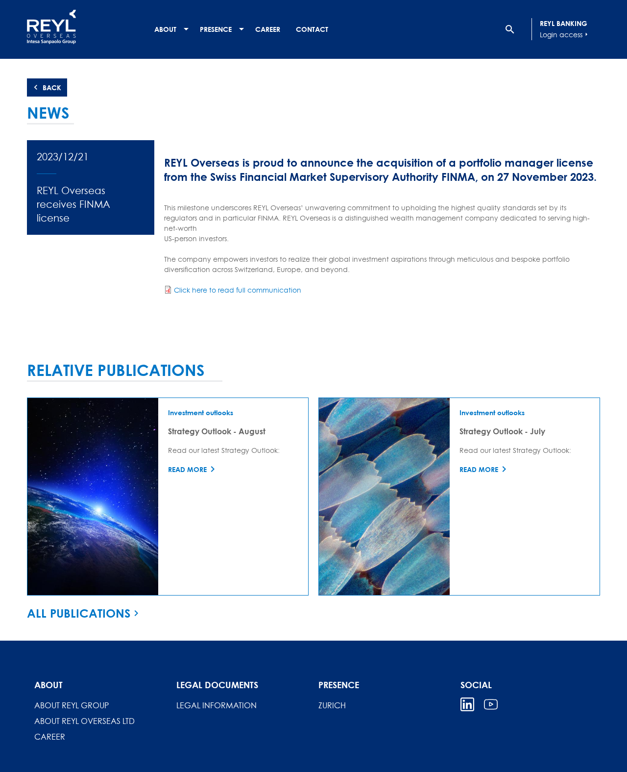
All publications (78, 613)
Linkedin (467, 704)
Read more (187, 469)
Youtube (491, 704)
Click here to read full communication (237, 290)
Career (267, 29)
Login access (565, 34)
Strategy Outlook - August (216, 431)
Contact (312, 29)
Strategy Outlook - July (502, 431)
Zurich (332, 705)
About (165, 29)
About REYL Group (71, 705)
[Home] (86, 27)
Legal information (216, 705)
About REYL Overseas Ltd (84, 721)
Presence (216, 29)
